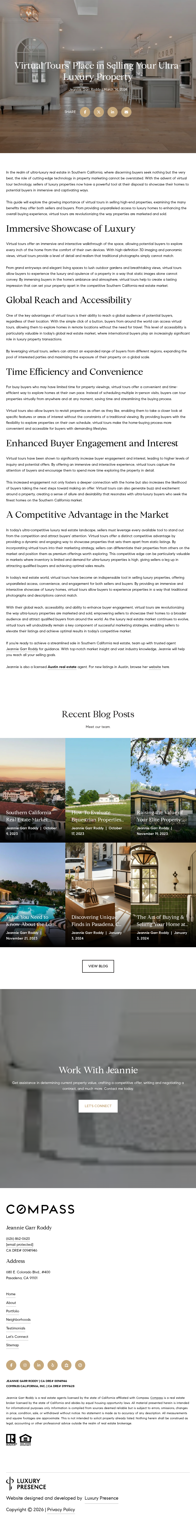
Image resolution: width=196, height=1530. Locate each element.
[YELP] (52, 1365)
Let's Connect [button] (98, 1106)
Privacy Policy (61, 1509)
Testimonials (15, 1328)
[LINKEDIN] (39, 1365)
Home (11, 1294)
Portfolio (12, 1311)
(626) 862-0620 (18, 1239)
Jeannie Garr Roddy (22, 649)
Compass (156, 1398)
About (11, 1303)
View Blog (98, 966)
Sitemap (12, 1345)
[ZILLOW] (66, 1365)
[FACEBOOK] (11, 1365)
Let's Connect (17, 1337)
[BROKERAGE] (80, 1365)
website (155, 667)
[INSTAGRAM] (25, 1365)
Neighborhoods (18, 1319)
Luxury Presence (101, 1498)
